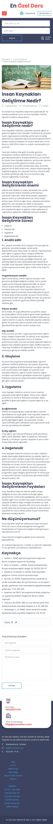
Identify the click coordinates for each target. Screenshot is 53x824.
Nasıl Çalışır (13, 772)
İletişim (13, 779)
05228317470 (13, 709)
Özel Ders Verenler (12, 796)
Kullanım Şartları (12, 800)
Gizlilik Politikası (12, 806)
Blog (13, 762)
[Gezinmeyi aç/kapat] (4, 13)
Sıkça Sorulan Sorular (13, 775)
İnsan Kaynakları (20, 59)
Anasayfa (6, 59)
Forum (13, 765)
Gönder (12, 685)
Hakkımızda (13, 769)
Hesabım (12, 786)
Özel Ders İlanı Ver (12, 793)
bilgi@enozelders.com (19, 724)
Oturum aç (30, 13)
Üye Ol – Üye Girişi (12, 789)
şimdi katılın (44, 13)
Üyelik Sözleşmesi (12, 803)
